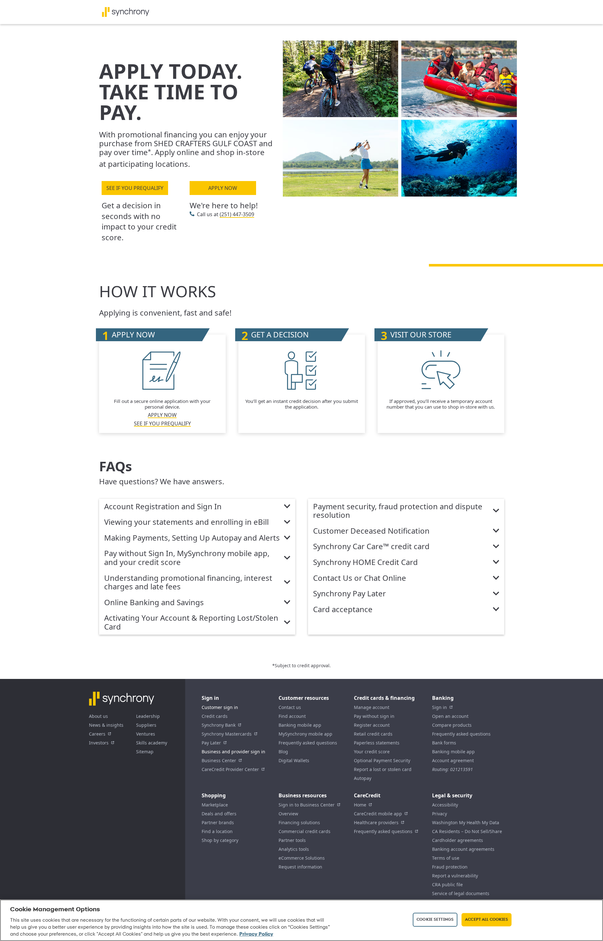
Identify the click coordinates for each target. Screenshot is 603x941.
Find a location (217, 831)
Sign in (439, 707)
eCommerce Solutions (302, 858)
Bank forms (444, 743)
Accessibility (445, 805)
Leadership (148, 716)
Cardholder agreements (457, 840)
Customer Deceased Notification (371, 531)
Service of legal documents (460, 893)
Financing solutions (299, 822)
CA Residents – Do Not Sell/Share (467, 831)
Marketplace (215, 805)
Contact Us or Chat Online (359, 578)
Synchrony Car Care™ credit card (371, 546)
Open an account (450, 716)
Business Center (219, 760)
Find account (292, 716)
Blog (283, 752)
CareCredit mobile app (378, 814)
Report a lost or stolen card (382, 769)
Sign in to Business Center (307, 805)
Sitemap (145, 752)
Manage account (371, 707)
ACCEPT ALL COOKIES (486, 920)
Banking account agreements (463, 849)
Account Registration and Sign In (163, 506)
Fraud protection (450, 867)
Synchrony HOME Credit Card (365, 562)
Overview (288, 814)
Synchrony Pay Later (349, 594)
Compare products (452, 725)
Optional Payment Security (382, 760)
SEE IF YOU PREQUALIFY (134, 188)
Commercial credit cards (304, 831)
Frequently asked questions (308, 743)
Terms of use (445, 858)
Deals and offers (219, 814)
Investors (99, 743)
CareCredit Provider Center (230, 769)
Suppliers (146, 725)
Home (360, 805)
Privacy (439, 814)
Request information (300, 867)
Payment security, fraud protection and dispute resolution (397, 511)
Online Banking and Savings (154, 602)
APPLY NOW (222, 188)
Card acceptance (343, 609)
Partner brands (218, 822)
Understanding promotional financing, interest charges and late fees (188, 583)
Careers (97, 734)
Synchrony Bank (219, 725)
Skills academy (151, 743)
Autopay (362, 778)
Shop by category (220, 840)
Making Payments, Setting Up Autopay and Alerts (192, 538)
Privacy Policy (256, 934)
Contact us (290, 707)
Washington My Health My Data (465, 822)
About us (98, 716)
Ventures (145, 734)
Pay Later (211, 743)
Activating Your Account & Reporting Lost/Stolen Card (191, 622)
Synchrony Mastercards (227, 734)
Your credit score (372, 752)
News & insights (106, 725)
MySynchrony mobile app (305, 734)
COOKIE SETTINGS (435, 920)
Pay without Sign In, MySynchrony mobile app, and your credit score (186, 558)
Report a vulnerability (455, 876)
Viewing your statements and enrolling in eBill (186, 522)
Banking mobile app (300, 725)
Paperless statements (376, 743)
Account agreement (453, 760)
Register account (372, 725)
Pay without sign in (374, 716)
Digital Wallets (294, 760)
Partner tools (292, 840)
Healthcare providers (376, 822)
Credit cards (215, 716)
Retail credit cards (373, 734)
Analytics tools (294, 849)
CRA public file (447, 884)
